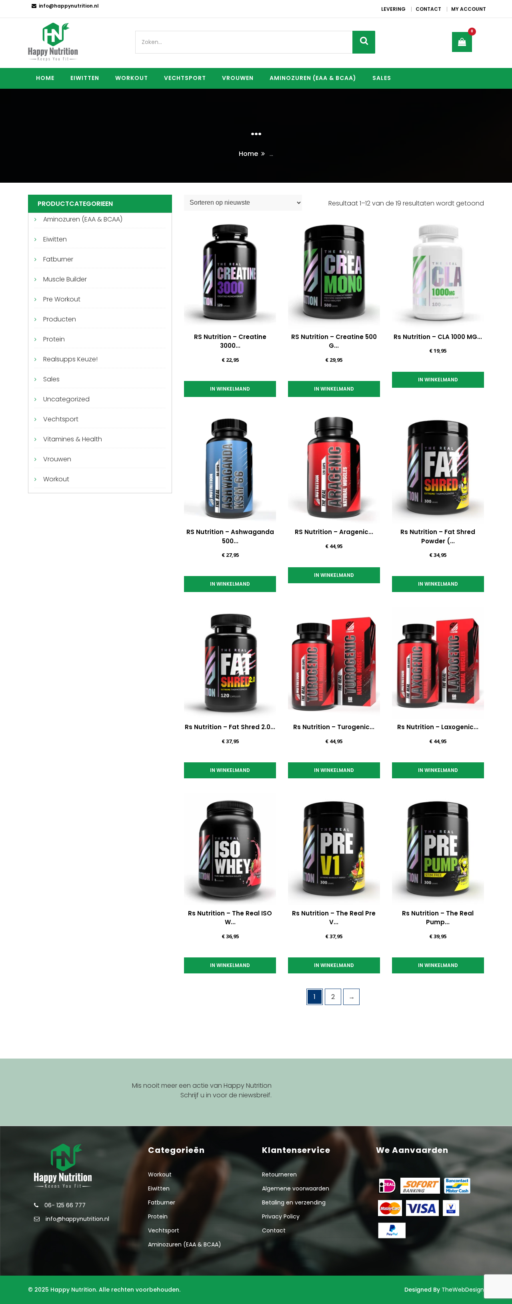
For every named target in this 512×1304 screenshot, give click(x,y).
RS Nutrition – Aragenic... (334, 532)
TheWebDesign (463, 1290)
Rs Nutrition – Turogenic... (333, 727)
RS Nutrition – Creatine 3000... (230, 341)
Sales (381, 78)
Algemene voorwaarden (295, 1188)
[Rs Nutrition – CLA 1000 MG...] (438, 273)
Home (45, 78)
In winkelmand (230, 388)
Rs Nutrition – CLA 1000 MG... (438, 337)
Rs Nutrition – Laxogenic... (437, 727)
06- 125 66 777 (65, 1205)
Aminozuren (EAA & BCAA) (313, 78)
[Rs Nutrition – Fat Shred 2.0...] (230, 663)
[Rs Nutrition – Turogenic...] (334, 663)
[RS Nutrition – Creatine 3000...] (230, 273)
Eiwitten (84, 78)
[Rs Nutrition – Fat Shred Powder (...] (438, 468)
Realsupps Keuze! (70, 359)
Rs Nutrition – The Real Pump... (438, 918)
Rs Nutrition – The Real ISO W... (230, 918)
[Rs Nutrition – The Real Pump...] (438, 849)
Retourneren (279, 1174)
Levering (393, 9)
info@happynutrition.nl (69, 5)
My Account (468, 9)
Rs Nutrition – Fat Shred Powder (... (437, 536)
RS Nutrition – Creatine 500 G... (334, 341)
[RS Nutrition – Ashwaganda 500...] (230, 468)
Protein (54, 339)
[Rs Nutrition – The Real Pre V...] (334, 849)
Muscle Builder (65, 279)
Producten (59, 319)
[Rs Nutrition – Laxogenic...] (438, 663)
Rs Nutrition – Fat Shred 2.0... (230, 727)
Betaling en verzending (294, 1202)
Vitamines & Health (72, 439)
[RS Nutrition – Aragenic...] (334, 468)
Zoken (363, 42)
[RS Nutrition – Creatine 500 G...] (334, 273)
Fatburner (58, 259)
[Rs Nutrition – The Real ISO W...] (230, 849)
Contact (428, 9)
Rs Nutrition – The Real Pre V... (334, 918)
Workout (131, 78)
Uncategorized (66, 399)
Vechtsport (185, 78)
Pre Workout (61, 299)
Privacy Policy (281, 1216)
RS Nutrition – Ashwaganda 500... (230, 536)
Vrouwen (238, 78)
